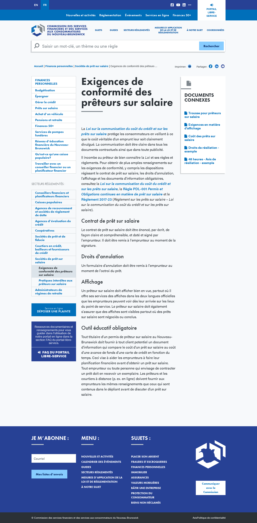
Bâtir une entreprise (146, 488)
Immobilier (139, 472)
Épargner (41, 96)
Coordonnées (215, 30)
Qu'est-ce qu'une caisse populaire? (51, 156)
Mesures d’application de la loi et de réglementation (168, 30)
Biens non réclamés (146, 502)
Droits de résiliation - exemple (201, 149)
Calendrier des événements (101, 462)
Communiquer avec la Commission (211, 488)
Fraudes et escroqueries (149, 462)
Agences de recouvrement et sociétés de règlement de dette (53, 211)
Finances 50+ (182, 15)
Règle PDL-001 (122, 191)
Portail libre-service (211, 12)
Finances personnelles (59, 66)
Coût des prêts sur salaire (199, 138)
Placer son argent (145, 456)
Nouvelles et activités (81, 15)
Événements (133, 15)
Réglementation (110, 15)
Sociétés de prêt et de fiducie (50, 238)
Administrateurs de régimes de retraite (48, 291)
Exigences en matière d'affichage (202, 126)
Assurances (140, 477)
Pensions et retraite (48, 120)
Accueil (38, 66)
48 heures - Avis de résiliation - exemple (200, 161)
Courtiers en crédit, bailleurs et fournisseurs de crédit (52, 249)
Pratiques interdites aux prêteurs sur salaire (55, 282)
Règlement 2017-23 (96, 199)
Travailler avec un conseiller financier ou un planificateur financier (53, 167)
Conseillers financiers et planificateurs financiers (52, 194)
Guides (114, 30)
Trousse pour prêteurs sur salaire (202, 115)
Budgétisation (45, 90)
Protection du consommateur (142, 495)
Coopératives (44, 230)
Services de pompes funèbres (49, 133)
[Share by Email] (223, 66)
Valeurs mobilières (145, 483)
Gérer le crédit (45, 102)
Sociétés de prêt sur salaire (91, 66)
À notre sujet (195, 30)
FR (45, 5)
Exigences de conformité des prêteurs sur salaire (55, 271)
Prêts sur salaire (46, 108)
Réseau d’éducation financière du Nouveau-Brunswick (52, 144)
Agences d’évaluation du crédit (53, 222)
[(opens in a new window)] (172, 5)
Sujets (98, 30)
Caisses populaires (48, 202)
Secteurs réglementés (137, 30)
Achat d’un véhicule (49, 114)
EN (36, 5)
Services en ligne (157, 15)
